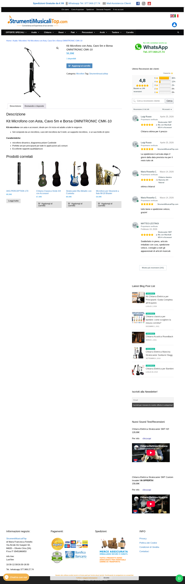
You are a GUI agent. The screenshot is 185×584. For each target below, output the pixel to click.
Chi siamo (65, 9)
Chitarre (47, 32)
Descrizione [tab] (15, 106)
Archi (102, 32)
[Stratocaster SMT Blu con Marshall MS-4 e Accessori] (156, 124)
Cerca (169, 101)
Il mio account (118, 9)
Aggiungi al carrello (81, 66)
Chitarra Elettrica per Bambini (160, 368)
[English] (172, 16)
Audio (34, 32)
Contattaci (144, 551)
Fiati (73, 32)
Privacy (143, 538)
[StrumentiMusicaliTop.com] (156, 204)
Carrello (130, 32)
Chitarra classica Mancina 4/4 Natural (165, 179)
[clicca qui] (147, 438)
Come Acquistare (77, 9)
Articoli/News (150, 293)
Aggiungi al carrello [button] (45, 205)
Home (8, 41)
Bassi (61, 32)
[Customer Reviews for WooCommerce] (171, 73)
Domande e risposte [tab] (34, 106)
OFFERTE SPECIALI (15, 32)
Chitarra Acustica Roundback (159, 336)
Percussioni (87, 32)
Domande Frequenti (103, 9)
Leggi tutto (13, 201)
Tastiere (115, 32)
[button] (57, 48)
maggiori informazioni (90, 578)
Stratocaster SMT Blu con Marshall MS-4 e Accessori (165, 124)
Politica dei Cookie (148, 543)
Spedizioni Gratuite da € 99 (48, 3)
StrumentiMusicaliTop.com (167, 149)
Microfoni (23, 41)
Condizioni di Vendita (149, 547)
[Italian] (176, 16)
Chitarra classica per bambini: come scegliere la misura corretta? (158, 319)
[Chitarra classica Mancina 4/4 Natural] (157, 180)
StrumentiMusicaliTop (16, 538)
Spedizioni (90, 9)
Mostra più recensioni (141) (153, 268)
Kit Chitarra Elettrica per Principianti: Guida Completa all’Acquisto (159, 299)
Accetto (106, 578)
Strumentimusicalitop (98, 74)
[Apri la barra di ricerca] (178, 32)
